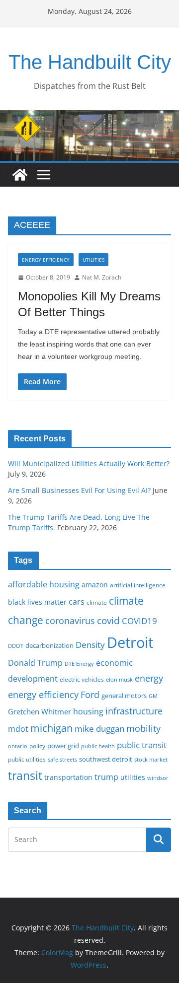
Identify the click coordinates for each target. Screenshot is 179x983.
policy (37, 746)
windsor (158, 777)
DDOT (15, 645)
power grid (63, 746)
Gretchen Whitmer (39, 711)
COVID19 (139, 621)
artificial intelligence (138, 585)
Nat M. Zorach (101, 277)
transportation (68, 777)
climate (97, 602)
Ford (90, 694)
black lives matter (37, 602)
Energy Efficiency (46, 259)
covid (108, 620)
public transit (142, 745)
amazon (95, 584)
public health (98, 746)
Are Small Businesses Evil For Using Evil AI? (79, 490)
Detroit (130, 642)
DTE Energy (79, 663)
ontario (17, 746)
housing (88, 711)
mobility (143, 728)
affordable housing (44, 584)
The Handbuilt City (89, 62)
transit (25, 775)
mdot (18, 728)
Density (90, 644)
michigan (51, 728)
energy (149, 678)
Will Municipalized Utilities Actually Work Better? (89, 463)
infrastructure (134, 711)
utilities (132, 777)
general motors (124, 695)
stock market (151, 759)
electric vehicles (82, 679)
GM (153, 696)
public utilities (27, 759)
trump (106, 777)
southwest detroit (105, 759)
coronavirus (70, 621)
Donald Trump (35, 662)
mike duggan (99, 728)
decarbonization (49, 645)
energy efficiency (43, 695)
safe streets (62, 759)
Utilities (93, 259)
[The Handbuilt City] (89, 117)
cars (77, 601)
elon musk (119, 679)
